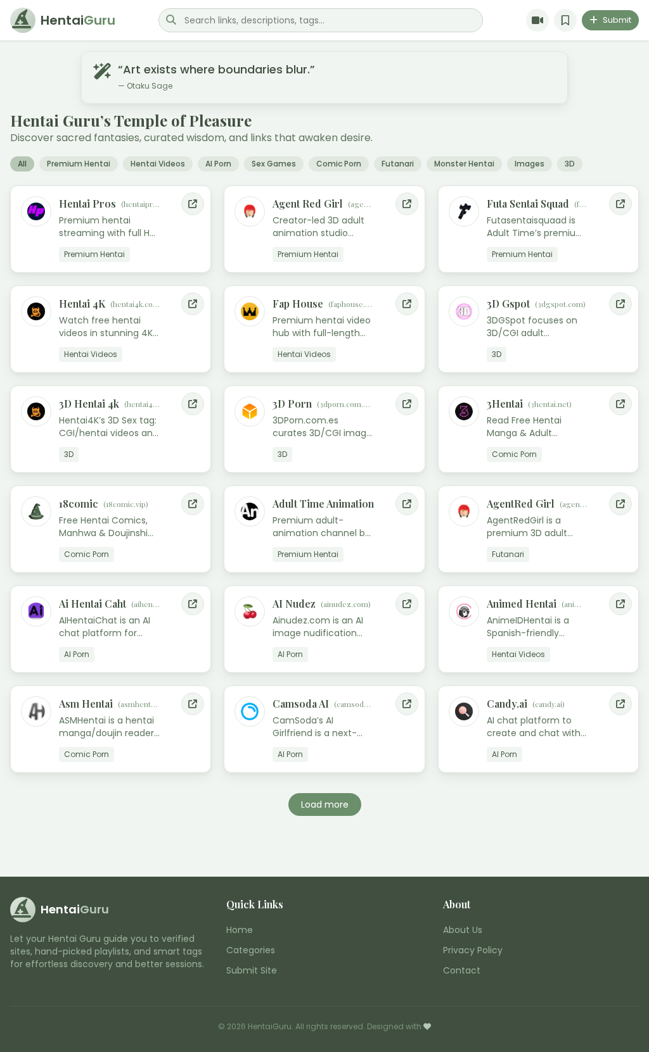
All (22, 163)
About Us (462, 930)
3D (570, 163)
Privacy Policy (473, 950)
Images (529, 163)
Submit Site (251, 970)
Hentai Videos (158, 163)
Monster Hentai (464, 163)
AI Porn (218, 163)
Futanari (398, 163)
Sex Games (274, 163)
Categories (250, 950)
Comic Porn (338, 163)
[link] (110, 229)
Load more (325, 804)
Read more (178, 261)
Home (239, 930)
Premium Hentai (78, 163)
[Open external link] (192, 203)
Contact (461, 970)
